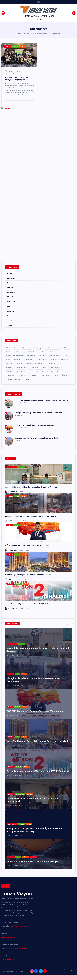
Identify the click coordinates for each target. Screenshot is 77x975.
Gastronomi (11, 278)
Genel (9, 283)
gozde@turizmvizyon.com (18, 926)
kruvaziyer (29, 359)
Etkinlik (7, 46)
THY (31, 371)
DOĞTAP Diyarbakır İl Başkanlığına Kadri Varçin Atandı (36, 425)
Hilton (66, 355)
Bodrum (67, 348)
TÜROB (23, 375)
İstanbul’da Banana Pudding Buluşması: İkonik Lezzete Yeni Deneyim (41, 400)
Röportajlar (11, 311)
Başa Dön (70, 971)
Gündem (15, 46)
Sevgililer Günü (23, 367)
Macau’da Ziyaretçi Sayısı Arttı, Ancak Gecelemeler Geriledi (37, 438)
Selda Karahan (12, 316)
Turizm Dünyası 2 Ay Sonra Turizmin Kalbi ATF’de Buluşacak (29, 604)
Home (19, 34)
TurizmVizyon (16, 893)
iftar (8, 359)
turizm (58, 371)
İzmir (27, 379)
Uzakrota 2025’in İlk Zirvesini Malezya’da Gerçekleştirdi (41, 34)
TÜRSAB (34, 375)
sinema (45, 367)
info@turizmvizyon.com (8, 959)
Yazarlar (10, 325)
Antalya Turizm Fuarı (53, 348)
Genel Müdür (55, 355)
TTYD (50, 371)
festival (52, 352)
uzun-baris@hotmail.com (19, 948)
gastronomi (63, 352)
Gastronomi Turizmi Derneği (37, 355)
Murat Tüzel (11, 301)
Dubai (20, 352)
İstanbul (64, 375)
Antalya (39, 348)
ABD (8, 348)
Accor (16, 348)
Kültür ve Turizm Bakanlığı (59, 359)
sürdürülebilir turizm (58, 367)
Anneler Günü (27, 348)
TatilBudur (10, 371)
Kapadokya (18, 359)
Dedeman (10, 352)
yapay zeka (45, 375)
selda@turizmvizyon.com (9, 937)
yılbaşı (55, 375)
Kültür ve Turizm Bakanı (15, 363)
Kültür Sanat (11, 297)
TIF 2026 (40, 371)
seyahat (35, 367)
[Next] (40, 613)
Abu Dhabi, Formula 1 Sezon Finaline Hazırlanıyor (33, 861)
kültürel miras (42, 359)
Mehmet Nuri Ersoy (53, 363)
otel (65, 363)
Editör (10, 71)
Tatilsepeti (21, 371)
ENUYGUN (42, 352)
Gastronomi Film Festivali (15, 355)
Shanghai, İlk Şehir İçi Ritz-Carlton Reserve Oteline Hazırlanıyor (39, 413)
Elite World (30, 352)
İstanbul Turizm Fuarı (14, 379)
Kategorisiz (11, 292)
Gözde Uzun (12, 491)
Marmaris (39, 363)
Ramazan (10, 367)
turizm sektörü (11, 375)
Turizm (23, 46)
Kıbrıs (29, 363)
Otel (8, 306)
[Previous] (36, 613)
